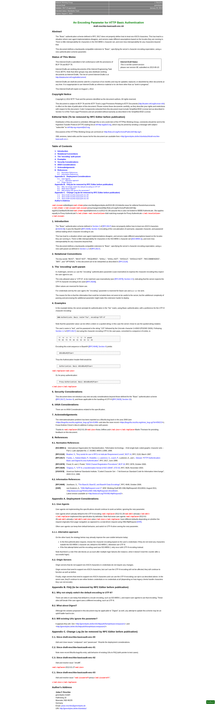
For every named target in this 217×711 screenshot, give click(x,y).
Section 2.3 (128, 279)
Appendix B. (60, 184)
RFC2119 (60, 454)
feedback (210, 702)
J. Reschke (158, 2)
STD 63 (117, 468)
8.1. (58, 172)
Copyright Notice (61, 94)
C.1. (58, 195)
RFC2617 (60, 458)
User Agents (66, 179)
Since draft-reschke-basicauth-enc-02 (75, 198)
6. (55, 165)
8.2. (58, 174)
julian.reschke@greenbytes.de (73, 706)
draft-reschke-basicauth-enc (107, 26)
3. (55, 157)
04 (122, 26)
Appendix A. (60, 176)
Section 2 (96, 226)
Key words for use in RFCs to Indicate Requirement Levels (100, 454)
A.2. (58, 182)
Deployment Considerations (79, 176)
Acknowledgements (66, 167)
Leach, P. (114, 458)
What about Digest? (69, 188)
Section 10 (126, 399)
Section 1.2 (84, 249)
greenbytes (158, 5)
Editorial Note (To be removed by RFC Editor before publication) (88, 117)
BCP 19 (122, 464)
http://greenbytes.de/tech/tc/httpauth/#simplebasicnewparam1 (100, 624)
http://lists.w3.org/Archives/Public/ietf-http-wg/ (122, 132)
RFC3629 (60, 468)
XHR (58, 488)
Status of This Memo (64, 57)
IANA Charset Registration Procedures (101, 464)
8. (55, 170)
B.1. (58, 187)
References (62, 170)
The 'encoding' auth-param (69, 157)
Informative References (69, 174)
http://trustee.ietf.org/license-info (151, 104)
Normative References (69, 172)
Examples (62, 159)
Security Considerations (68, 162)
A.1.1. (62, 180)
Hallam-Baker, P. (81, 458)
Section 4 (95, 229)
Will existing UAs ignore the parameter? (76, 190)
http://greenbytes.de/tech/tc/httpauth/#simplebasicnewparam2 (81, 626)
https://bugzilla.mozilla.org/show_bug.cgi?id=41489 (77, 422)
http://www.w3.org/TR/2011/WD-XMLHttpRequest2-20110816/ (92, 491)
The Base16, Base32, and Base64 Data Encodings (99, 485)
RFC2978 (60, 464)
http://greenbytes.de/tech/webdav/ (73, 708)
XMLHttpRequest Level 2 (91, 488)
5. (55, 162)
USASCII (60, 471)
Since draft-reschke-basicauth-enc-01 (75, 197)
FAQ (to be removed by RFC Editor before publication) (90, 184)
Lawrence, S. (105, 458)
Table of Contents (62, 146)
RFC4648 (60, 485)
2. (55, 154)
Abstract (57, 31)
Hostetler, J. (94, 458)
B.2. (58, 188)
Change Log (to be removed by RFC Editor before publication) (93, 193)
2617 (64, 8)
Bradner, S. (70, 454)
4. (55, 159)
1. (55, 151)
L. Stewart (138, 458)
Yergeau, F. (70, 468)
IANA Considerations (67, 165)
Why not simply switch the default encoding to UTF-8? (81, 187)
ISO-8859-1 (60, 448)
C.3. (58, 198)
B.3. (58, 190)
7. (55, 167)
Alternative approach (72, 180)
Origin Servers (67, 182)
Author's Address (62, 201)
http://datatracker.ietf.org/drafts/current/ (71, 77)
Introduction (63, 151)
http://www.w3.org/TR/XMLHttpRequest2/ (105, 494)
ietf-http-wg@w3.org (103, 125)
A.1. (58, 179)
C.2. (58, 197)
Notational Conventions (68, 154)
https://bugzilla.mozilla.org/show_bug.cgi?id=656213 (141, 422)
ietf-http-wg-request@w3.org (78, 127)
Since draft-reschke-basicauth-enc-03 (76, 672)
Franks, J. (70, 458)
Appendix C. (60, 193)
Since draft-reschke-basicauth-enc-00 (75, 195)
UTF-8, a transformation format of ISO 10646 (94, 468)
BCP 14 (128, 454)
